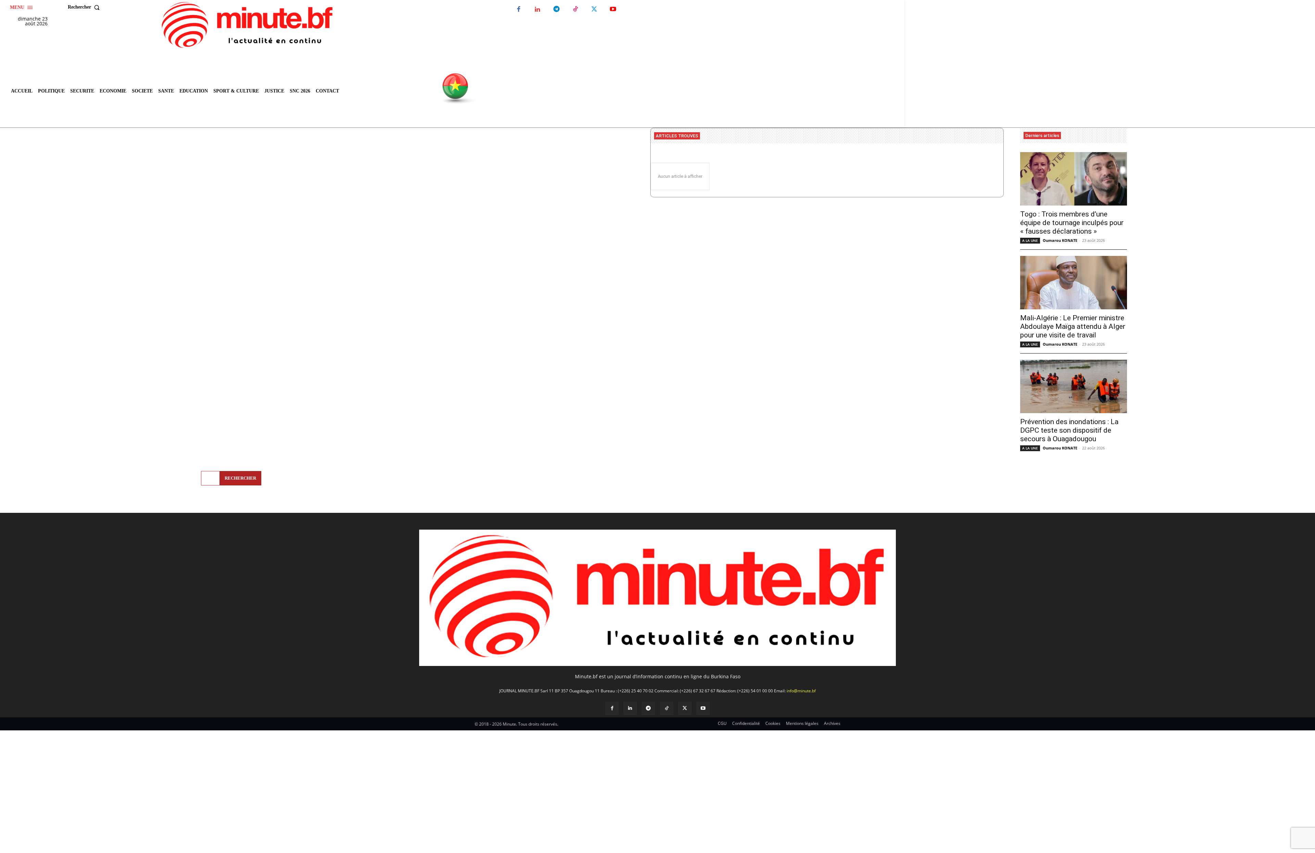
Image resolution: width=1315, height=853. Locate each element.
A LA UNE (1030, 240)
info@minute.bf (801, 691)
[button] (85, 7)
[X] (594, 9)
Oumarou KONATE (1060, 240)
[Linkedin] (537, 9)
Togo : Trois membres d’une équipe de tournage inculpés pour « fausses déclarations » (1072, 222)
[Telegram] (556, 9)
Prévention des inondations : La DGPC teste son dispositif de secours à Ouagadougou (1069, 430)
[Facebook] (518, 9)
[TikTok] (575, 9)
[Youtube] (613, 9)
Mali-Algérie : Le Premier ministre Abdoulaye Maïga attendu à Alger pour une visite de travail (1072, 326)
